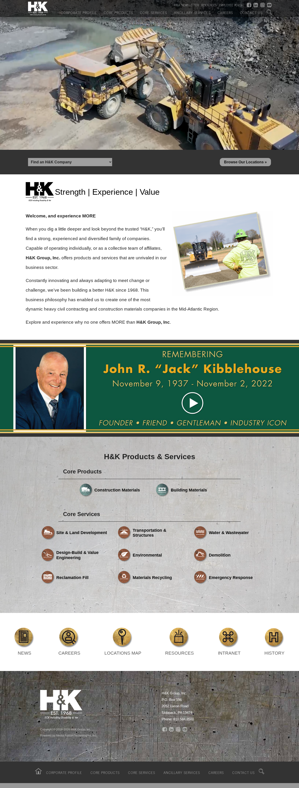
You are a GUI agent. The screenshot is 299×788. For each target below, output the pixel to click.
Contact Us (251, 12)
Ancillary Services (192, 12)
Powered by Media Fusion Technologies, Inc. (68, 735)
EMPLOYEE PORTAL (231, 4)
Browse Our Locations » (245, 162)
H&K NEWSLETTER (186, 4)
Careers (225, 12)
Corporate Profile (79, 12)
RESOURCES (209, 4)
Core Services (153, 12)
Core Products (118, 12)
